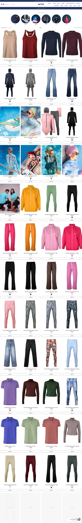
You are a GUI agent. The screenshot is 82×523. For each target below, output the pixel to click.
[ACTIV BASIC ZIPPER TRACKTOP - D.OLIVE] (51, 392)
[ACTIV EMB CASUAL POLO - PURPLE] (10, 392)
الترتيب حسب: (9, 27)
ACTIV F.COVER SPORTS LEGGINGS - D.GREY (72, 330)
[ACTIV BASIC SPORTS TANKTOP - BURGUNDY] (31, 44)
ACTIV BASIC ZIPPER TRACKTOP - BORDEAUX (31, 407)
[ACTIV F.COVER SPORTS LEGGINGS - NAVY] (72, 392)
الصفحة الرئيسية (43, 8)
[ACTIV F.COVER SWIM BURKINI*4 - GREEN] (10, 121)
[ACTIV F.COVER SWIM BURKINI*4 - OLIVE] (51, 160)
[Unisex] (10, 199)
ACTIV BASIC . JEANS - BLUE (72, 98)
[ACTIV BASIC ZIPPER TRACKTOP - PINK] (51, 237)
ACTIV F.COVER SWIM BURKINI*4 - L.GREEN (30, 137)
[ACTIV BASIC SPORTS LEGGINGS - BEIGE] (10, 469)
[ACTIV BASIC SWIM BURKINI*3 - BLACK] (72, 121)
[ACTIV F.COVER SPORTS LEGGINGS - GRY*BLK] (51, 314)
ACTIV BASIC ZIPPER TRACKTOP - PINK (51, 253)
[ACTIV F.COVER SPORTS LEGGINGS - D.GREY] (72, 314)
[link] (25, 18)
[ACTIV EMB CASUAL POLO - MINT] (31, 430)
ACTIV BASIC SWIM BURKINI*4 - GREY (51, 137)
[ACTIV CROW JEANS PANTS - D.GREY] (31, 353)
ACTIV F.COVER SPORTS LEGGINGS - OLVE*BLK (30, 330)
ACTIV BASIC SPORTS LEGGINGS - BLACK (72, 214)
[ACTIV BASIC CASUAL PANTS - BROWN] (51, 276)
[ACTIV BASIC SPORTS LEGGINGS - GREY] (72, 469)
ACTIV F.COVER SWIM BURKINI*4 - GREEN (10, 137)
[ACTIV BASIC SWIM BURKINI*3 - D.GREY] (31, 83)
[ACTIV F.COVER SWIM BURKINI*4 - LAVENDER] (72, 160)
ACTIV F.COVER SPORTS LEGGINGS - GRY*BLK (51, 330)
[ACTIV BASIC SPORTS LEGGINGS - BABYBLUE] (72, 507)
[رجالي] (56, 18)
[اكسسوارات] (35, 18)
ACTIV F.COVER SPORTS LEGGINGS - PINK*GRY (10, 330)
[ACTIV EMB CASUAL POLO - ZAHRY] (10, 430)
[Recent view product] (6, 4)
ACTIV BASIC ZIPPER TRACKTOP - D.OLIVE (51, 407)
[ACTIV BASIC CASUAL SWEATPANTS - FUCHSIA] (10, 237)
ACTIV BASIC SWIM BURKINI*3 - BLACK (72, 137)
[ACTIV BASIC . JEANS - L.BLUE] (51, 83)
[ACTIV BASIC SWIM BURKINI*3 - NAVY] (10, 83)
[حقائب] (15, 18)
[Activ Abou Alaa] (41, 4)
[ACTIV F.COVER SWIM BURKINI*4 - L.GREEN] (31, 121)
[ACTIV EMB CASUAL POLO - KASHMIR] (51, 430)
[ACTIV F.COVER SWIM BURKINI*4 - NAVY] (31, 160)
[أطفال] (46, 18)
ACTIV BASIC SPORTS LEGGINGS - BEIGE (10, 484)
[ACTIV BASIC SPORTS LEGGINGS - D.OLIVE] (51, 507)
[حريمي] (66, 18)
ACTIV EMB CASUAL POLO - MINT (31, 446)
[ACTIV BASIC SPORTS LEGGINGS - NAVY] (31, 507)
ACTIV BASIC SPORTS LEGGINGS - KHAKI (51, 214)
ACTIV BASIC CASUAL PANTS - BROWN (51, 291)
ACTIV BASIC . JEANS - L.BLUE (51, 98)
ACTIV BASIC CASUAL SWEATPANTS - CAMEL (31, 253)
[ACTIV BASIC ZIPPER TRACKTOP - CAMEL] (31, 199)
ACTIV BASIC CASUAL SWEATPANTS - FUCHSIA (10, 253)
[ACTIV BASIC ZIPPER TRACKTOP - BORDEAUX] (31, 392)
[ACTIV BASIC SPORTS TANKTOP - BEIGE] (10, 44)
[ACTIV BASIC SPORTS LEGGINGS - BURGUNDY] (31, 469)
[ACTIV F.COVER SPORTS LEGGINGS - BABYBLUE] (72, 353)
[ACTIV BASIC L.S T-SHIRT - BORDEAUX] (72, 44)
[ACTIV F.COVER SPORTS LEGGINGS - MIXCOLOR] (51, 353)
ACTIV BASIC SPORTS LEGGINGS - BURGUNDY (31, 484)
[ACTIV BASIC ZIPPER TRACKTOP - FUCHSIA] (72, 237)
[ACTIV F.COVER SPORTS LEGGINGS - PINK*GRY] (10, 314)
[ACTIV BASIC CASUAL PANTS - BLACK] (31, 276)
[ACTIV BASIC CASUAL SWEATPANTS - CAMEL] (31, 237)
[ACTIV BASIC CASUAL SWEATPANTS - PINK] (72, 276)
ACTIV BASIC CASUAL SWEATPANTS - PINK (72, 291)
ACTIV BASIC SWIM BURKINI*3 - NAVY (10, 98)
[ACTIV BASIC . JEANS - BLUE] (72, 83)
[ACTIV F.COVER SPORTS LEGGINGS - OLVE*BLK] (31, 314)
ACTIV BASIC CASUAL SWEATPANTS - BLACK (10, 291)
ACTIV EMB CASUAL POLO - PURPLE (10, 407)
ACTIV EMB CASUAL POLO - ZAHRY (10, 446)
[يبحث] (10, 4)
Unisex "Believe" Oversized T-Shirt (10, 214)
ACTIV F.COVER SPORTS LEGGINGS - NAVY (72, 407)
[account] (8, 4)
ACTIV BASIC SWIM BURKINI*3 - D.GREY (31, 98)
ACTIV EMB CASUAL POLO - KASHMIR (51, 446)
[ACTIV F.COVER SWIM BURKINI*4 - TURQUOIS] (10, 160)
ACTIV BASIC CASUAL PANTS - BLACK (30, 291)
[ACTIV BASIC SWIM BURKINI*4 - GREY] (51, 121)
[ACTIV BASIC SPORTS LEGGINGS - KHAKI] (51, 199)
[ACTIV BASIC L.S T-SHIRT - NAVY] (51, 44)
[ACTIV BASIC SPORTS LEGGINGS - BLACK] (72, 199)
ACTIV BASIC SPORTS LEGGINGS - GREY (72, 484)
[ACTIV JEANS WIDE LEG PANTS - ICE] (10, 353)
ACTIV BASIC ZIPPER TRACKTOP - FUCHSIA (72, 253)
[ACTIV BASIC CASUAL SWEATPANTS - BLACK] (10, 276)
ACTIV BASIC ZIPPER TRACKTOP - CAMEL (30, 214)
